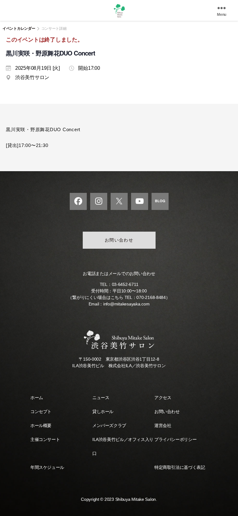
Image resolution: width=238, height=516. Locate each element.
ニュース (100, 397)
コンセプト (40, 411)
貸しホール (102, 411)
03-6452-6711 (125, 284)
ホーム (36, 397)
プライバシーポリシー (175, 439)
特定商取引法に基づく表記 (179, 467)
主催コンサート (45, 439)
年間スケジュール (47, 467)
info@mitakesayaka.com (126, 303)
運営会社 (162, 425)
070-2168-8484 (151, 297)
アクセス (162, 397)
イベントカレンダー (18, 28)
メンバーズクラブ (109, 425)
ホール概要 (40, 425)
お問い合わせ (119, 240)
